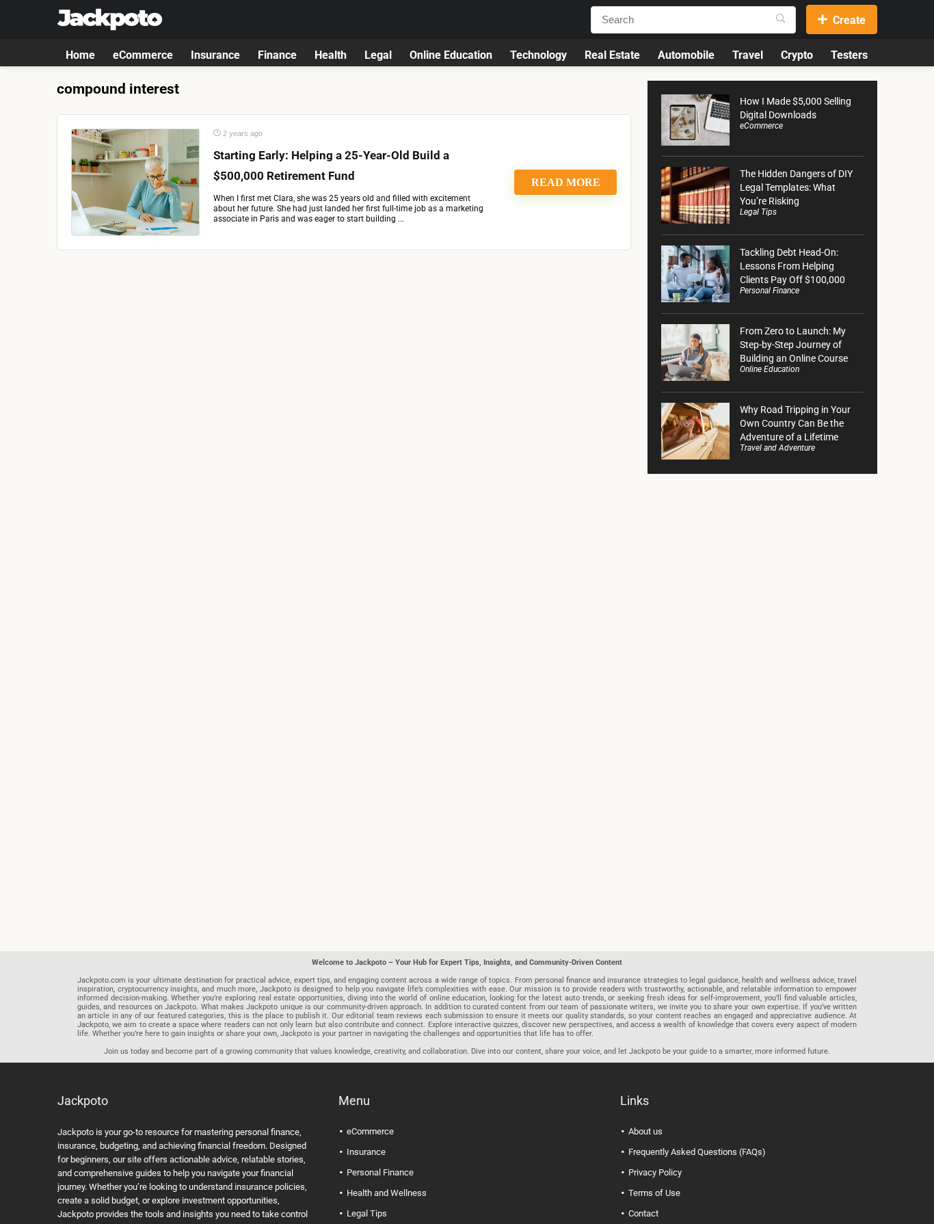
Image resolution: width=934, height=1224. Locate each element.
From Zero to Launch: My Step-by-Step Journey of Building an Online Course (794, 344)
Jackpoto (75, 1132)
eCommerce (143, 55)
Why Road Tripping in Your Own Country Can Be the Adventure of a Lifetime (795, 423)
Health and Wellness (387, 1193)
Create (849, 20)
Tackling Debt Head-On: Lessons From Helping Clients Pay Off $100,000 (792, 266)
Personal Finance (769, 290)
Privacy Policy (655, 1172)
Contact (643, 1213)
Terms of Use (654, 1193)
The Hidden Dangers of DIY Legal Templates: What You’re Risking (796, 187)
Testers (849, 55)
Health (331, 55)
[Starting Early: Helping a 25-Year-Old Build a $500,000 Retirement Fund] (135, 182)
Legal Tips (758, 212)
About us (645, 1131)
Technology (538, 55)
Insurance (215, 55)
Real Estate (612, 55)
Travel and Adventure (777, 448)
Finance (277, 55)
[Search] (780, 20)
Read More (565, 182)
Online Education (451, 55)
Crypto (797, 55)
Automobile (686, 55)
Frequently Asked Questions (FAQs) (697, 1152)
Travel (747, 55)
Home (80, 55)
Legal (378, 55)
